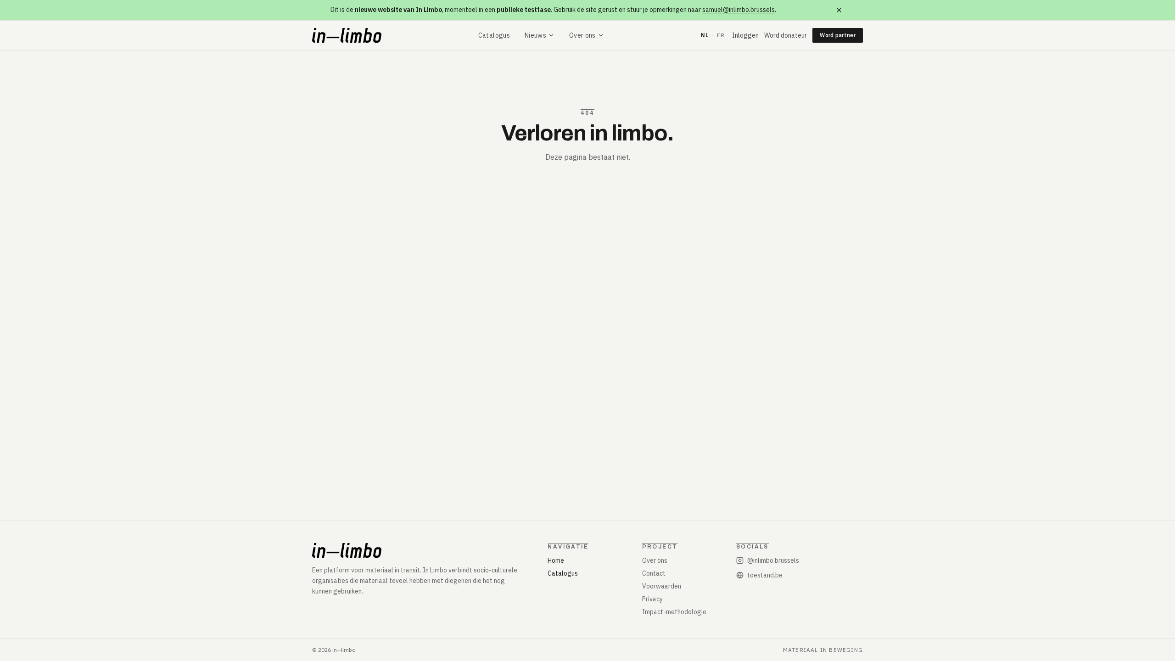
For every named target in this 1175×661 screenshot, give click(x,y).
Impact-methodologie (674, 612)
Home (556, 560)
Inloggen (745, 35)
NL (705, 35)
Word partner (838, 35)
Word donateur (785, 35)
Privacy (652, 599)
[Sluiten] (839, 10)
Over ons (582, 35)
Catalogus (494, 35)
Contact (654, 573)
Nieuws (535, 35)
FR (721, 35)
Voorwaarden (661, 586)
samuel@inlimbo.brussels (738, 10)
